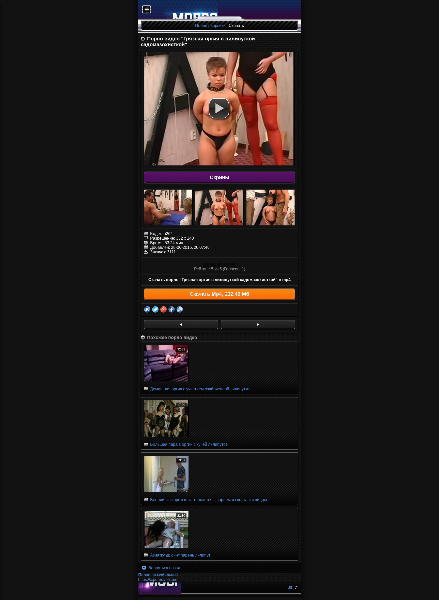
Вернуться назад (163, 568)
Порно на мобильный (158, 575)
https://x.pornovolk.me (157, 579)
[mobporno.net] (178, 10)
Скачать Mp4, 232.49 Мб (219, 294)
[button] (219, 108)
